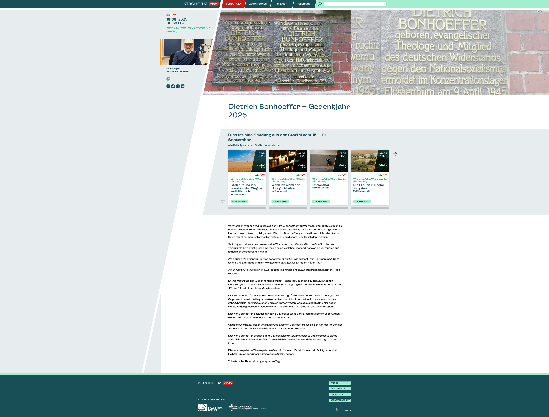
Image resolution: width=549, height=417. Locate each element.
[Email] (182, 86)
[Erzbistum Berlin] (210, 407)
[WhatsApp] (178, 86)
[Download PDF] (168, 79)
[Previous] (223, 200)
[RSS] (338, 409)
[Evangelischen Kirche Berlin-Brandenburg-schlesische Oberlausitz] (247, 407)
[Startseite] (201, 4)
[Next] (394, 153)
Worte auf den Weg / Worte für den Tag (188, 29)
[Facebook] (168, 86)
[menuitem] (233, 4)
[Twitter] (173, 86)
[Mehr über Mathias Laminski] (191, 52)
